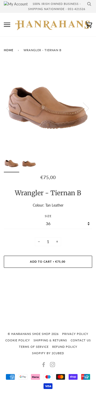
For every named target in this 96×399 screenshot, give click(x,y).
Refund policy (64, 346)
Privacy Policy (75, 333)
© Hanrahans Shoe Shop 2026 (33, 333)
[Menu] (7, 25)
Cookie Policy (17, 340)
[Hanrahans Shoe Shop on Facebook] (43, 365)
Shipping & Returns (50, 340)
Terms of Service (34, 346)
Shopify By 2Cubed (48, 353)
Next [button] (82, 108)
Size (48, 216)
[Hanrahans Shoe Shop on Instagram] (52, 365)
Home (8, 50)
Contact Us (81, 340)
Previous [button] (12, 108)
